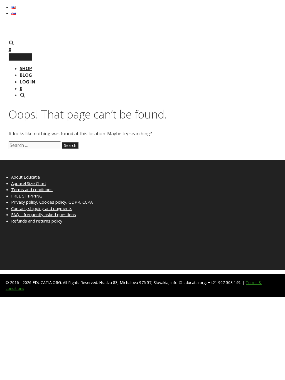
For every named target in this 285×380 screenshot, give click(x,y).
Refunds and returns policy (36, 221)
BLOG (26, 75)
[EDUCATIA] (19, 36)
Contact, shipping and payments (41, 208)
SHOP (26, 68)
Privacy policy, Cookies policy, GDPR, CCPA (52, 202)
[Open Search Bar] (11, 43)
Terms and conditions (32, 189)
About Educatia (25, 177)
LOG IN (27, 82)
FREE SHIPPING (26, 196)
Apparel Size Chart (28, 183)
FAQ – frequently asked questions (43, 214)
